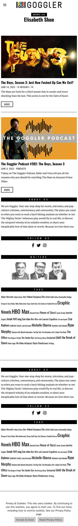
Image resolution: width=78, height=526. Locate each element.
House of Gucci (48, 312)
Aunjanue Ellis (39, 297)
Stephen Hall (15, 332)
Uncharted (51, 337)
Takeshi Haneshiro (26, 332)
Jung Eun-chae (23, 319)
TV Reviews (23, 87)
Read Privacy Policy (50, 519)
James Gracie (61, 312)
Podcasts (21, 168)
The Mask (63, 332)
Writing (51, 343)
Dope (28, 303)
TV (32, 87)
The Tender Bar (28, 337)
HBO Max (20, 311)
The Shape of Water (14, 337)
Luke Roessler (26, 325)
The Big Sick (37, 332)
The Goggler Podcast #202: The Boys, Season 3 (32, 163)
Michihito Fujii (56, 325)
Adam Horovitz (7, 297)
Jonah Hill (12, 319)
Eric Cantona (42, 303)
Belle (52, 296)
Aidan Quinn (18, 296)
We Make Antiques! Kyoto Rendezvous (32, 343)
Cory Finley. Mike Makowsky (16, 303)
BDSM (48, 296)
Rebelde (64, 325)
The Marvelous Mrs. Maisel (50, 332)
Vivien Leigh (12, 343)
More (7, 104)
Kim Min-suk (36, 319)
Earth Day (34, 303)
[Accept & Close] (73, 512)
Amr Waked (28, 297)
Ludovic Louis (15, 325)
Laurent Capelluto (49, 319)
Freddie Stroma (52, 303)
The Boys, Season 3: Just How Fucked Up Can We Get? (37, 82)
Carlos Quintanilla (60, 296)
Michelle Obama (41, 325)
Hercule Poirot (34, 312)
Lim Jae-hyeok (62, 319)
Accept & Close (25, 519)
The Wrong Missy (40, 337)
